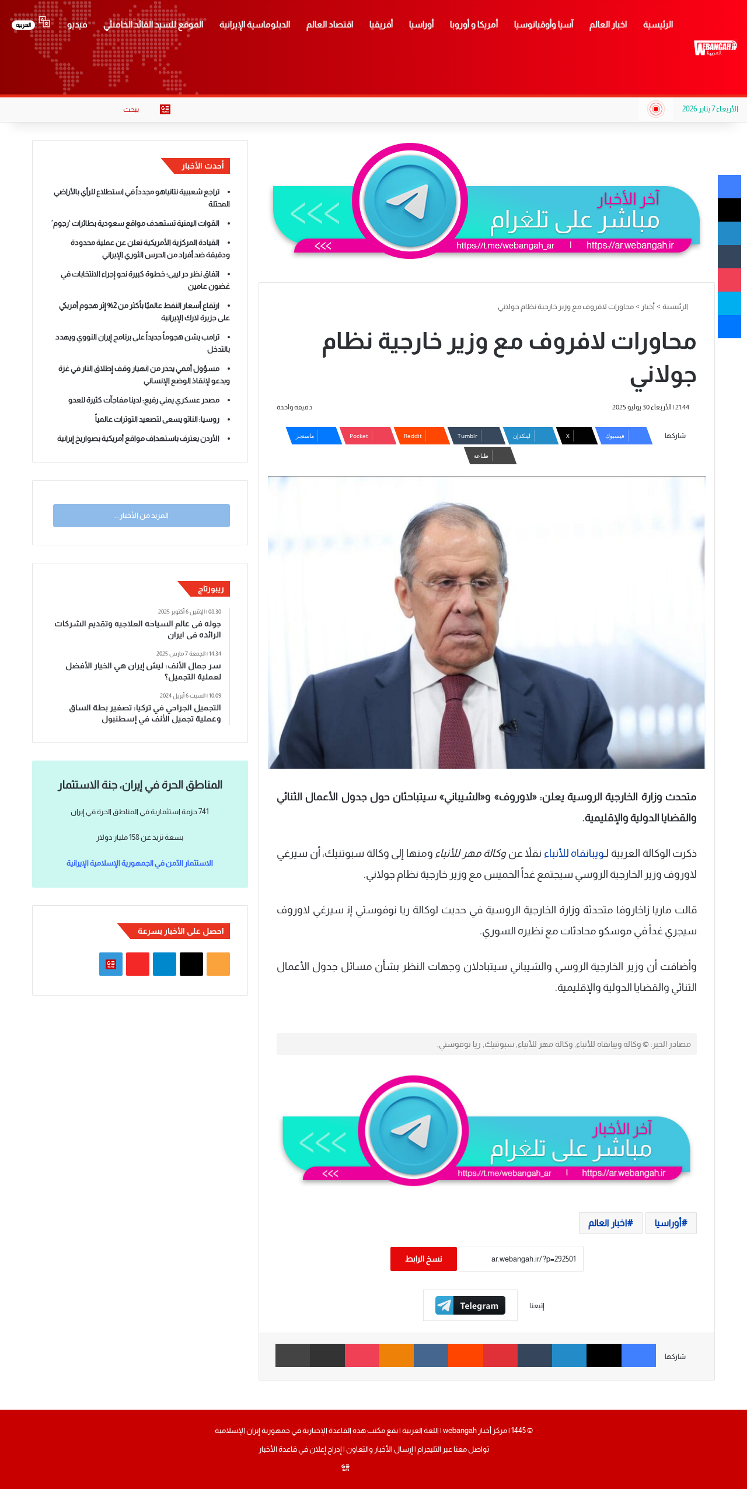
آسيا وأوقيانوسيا (543, 24)
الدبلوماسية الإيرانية (254, 24)
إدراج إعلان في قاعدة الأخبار (300, 1449)
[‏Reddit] (465, 1355)
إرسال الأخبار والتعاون (379, 1449)
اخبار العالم (608, 24)
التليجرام (428, 1449)
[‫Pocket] (362, 1355)
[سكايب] (729, 303)
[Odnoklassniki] (396, 1355)
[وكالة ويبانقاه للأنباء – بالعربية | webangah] (715, 47)
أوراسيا (421, 24)
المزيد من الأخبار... (141, 515)
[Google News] (165, 109)
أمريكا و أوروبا (474, 24)
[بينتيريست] (500, 1355)
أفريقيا (381, 24)
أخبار (648, 306)
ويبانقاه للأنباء (574, 853)
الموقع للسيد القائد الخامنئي (153, 24)
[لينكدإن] (569, 1355)
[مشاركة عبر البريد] (327, 1355)
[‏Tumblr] (535, 1355)
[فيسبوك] (639, 1355)
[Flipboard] (470, 1305)
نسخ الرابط (423, 1258)
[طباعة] (292, 1355)
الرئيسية (658, 24)
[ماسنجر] (729, 326)
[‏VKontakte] (431, 1355)
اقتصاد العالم (329, 24)
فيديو (77, 24)
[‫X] (604, 1355)
